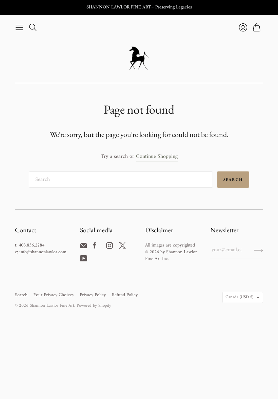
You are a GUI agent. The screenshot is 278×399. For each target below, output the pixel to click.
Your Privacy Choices (54, 295)
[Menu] (19, 27)
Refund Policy (125, 295)
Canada (239, 297)
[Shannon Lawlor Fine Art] (139, 58)
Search (233, 179)
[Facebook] (94, 247)
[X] (122, 247)
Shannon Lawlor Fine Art (52, 305)
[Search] (32, 27)
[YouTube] (83, 260)
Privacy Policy (93, 295)
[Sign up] (258, 250)
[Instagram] (109, 247)
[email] (83, 247)
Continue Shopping (157, 157)
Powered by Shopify (94, 305)
